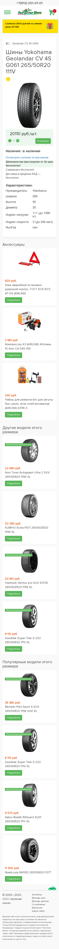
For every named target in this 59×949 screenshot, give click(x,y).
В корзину (43, 141)
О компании (38, 904)
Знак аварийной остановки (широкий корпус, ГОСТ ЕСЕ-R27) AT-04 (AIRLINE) (27, 289)
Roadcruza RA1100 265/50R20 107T (28, 872)
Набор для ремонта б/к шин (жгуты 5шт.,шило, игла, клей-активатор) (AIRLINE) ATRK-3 (29, 404)
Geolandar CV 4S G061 (25, 43)
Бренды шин (38, 897)
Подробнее (13, 300)
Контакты (37, 894)
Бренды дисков (40, 901)
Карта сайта (38, 911)
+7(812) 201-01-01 (29, 3)
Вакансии (37, 907)
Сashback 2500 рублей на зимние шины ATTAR (23, 25)
